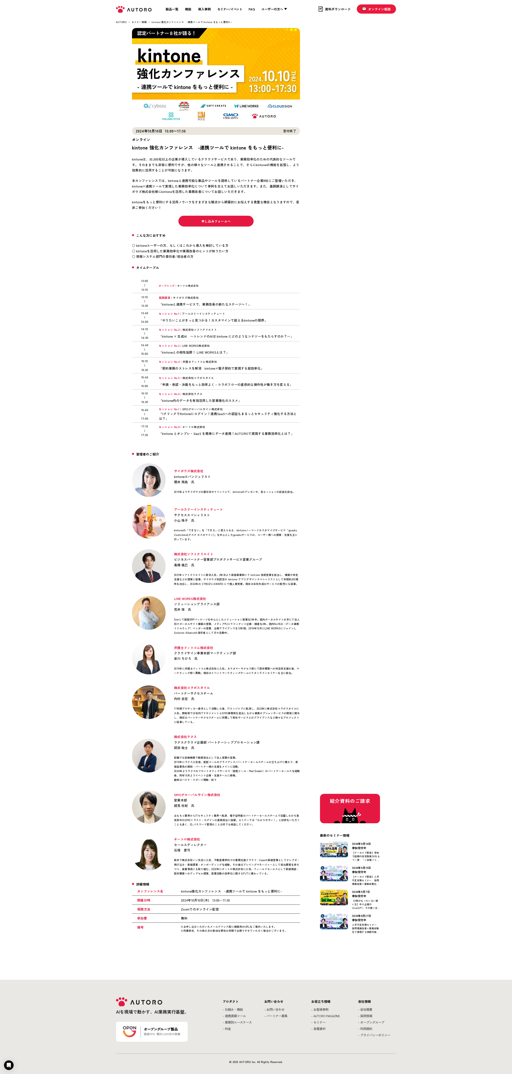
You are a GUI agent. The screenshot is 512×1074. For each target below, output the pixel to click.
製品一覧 (172, 9)
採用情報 (366, 1015)
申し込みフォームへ (216, 221)
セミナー (319, 1022)
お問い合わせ (275, 1009)
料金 (228, 1028)
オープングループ (372, 1022)
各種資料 (319, 1028)
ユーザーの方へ (272, 9)
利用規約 (366, 1028)
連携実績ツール (235, 1015)
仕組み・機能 (234, 1009)
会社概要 (366, 1009)
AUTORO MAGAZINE (326, 1015)
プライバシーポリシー (375, 1035)
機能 (188, 9)
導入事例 (204, 9)
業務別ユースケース (238, 1022)
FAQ (252, 9)
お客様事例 (320, 1009)
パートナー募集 (276, 1015)
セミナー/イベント (229, 9)
